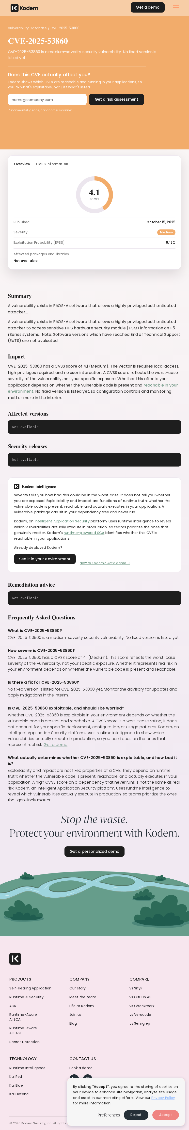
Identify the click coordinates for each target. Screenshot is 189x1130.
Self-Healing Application (30, 988)
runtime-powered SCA (84, 532)
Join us (75, 1014)
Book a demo (81, 1068)
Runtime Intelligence (27, 1068)
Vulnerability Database (27, 28)
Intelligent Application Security (62, 521)
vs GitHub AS (140, 997)
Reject (136, 1114)
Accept (165, 1114)
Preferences (108, 1115)
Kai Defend (19, 1094)
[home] (24, 7)
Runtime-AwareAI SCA (23, 1017)
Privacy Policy (163, 1097)
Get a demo (55, 744)
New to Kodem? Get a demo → (105, 563)
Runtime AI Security (26, 997)
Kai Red (15, 1076)
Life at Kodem (81, 1006)
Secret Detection (24, 1042)
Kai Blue (16, 1085)
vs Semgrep (139, 1023)
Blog (73, 1023)
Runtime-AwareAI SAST (23, 1030)
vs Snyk (135, 988)
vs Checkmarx (142, 1006)
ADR (12, 1006)
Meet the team (82, 997)
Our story (77, 988)
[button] (176, 7)
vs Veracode (140, 1014)
